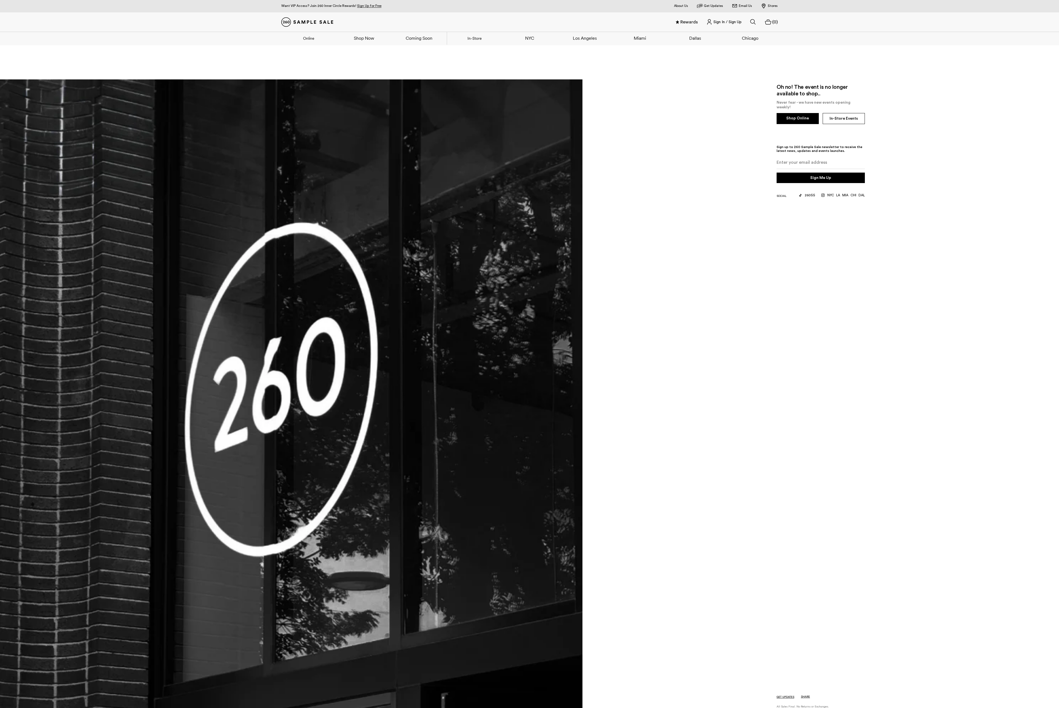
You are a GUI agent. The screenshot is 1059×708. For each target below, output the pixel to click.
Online (308, 38)
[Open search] (753, 22)
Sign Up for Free (369, 5)
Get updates (785, 697)
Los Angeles (585, 38)
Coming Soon (419, 38)
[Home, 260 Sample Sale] (307, 22)
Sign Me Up (820, 178)
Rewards (689, 22)
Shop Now (364, 38)
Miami (640, 38)
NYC (529, 38)
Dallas (695, 38)
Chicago (750, 38)
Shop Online (797, 118)
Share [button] (805, 696)
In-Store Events (844, 118)
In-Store (474, 38)
